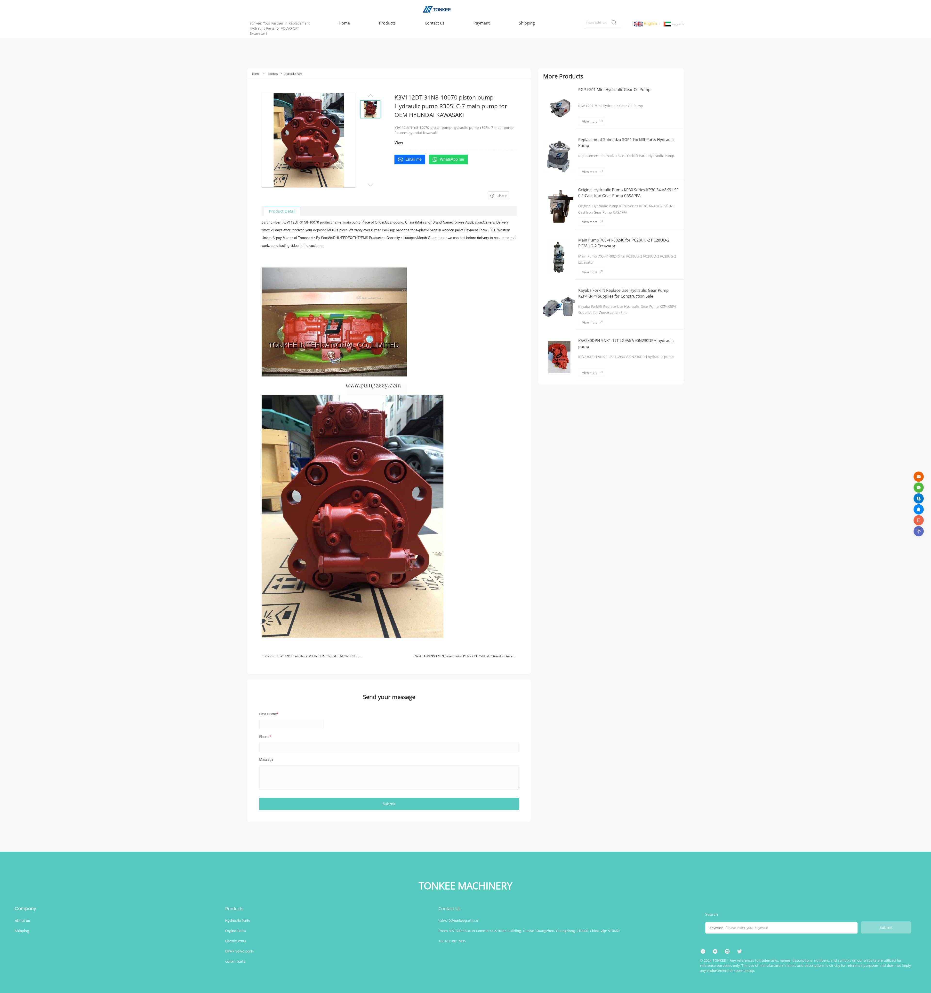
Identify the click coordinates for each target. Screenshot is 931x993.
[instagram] (727, 951)
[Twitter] (739, 951)
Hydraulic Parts (293, 73)
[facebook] (703, 951)
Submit (886, 927)
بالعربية (677, 23)
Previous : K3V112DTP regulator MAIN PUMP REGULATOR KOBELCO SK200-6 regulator (313, 656)
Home (255, 73)
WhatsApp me (452, 159)
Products (273, 73)
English (650, 23)
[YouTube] (715, 951)
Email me (413, 159)
